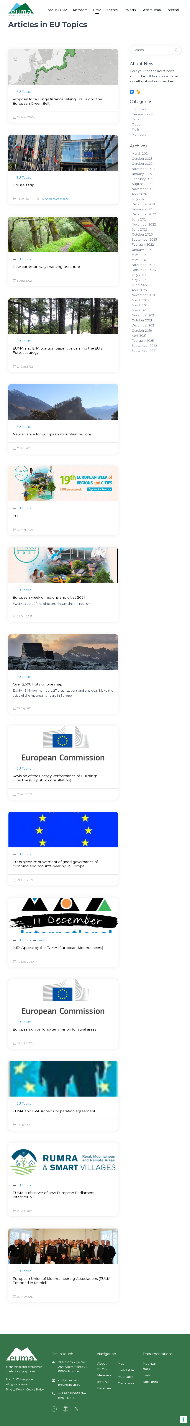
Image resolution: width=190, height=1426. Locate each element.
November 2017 (143, 169)
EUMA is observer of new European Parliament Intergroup (54, 1195)
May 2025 (139, 260)
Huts (135, 119)
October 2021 (142, 320)
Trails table (126, 1370)
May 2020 (139, 310)
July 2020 (139, 199)
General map (151, 10)
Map (121, 1363)
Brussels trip (23, 185)
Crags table (126, 1383)
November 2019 (143, 189)
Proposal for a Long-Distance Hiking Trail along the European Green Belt (57, 101)
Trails (135, 129)
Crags (136, 124)
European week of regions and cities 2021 (49, 597)
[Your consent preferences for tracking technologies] (183, 1419)
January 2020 (142, 250)
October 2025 (142, 158)
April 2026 (139, 194)
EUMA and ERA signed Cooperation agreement (54, 1111)
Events (112, 10)
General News (142, 114)
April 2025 (139, 290)
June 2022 (140, 285)
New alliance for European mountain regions (52, 434)
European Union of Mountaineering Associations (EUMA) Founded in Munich (62, 1281)
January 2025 (142, 174)
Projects (129, 10)
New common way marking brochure (46, 267)
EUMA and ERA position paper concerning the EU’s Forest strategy (57, 350)
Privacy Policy (15, 1389)
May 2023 (139, 280)
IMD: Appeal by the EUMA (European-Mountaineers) (58, 948)
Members (80, 10)
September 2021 (144, 351)
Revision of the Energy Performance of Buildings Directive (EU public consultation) (55, 778)
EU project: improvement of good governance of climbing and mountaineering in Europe (55, 864)
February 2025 (143, 340)
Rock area (150, 1382)
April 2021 (139, 335)
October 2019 (142, 330)
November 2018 (143, 265)
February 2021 (142, 179)
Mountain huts (150, 1366)
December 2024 (144, 270)
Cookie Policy (35, 1389)
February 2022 (143, 244)
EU (15, 516)
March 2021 (140, 300)
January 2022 (142, 209)
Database (104, 1388)
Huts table (126, 1377)
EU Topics (139, 109)
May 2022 (139, 255)
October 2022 (142, 163)
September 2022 (144, 345)
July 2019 (139, 275)
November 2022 (144, 224)
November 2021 (143, 315)
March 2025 (140, 305)
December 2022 (144, 214)
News (97, 10)
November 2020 (144, 295)
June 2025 (140, 229)
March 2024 (141, 153)
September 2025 (144, 239)
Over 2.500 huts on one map (38, 684)
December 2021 (143, 325)
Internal (173, 10)
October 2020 (142, 234)
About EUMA (57, 10)
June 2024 (140, 219)
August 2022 (141, 184)
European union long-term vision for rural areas (54, 1029)
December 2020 (144, 204)
